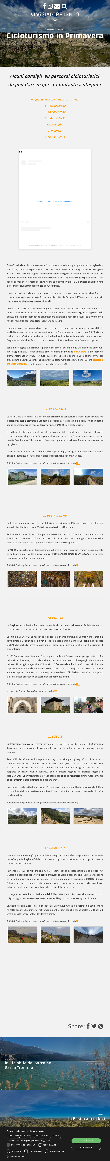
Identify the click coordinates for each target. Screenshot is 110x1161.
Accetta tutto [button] (86, 1141)
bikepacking (80, 351)
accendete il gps (19, 363)
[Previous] (12, 579)
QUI (78, 462)
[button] (38, 1156)
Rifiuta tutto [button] (86, 1147)
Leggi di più (45, 1140)
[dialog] (55, 1144)
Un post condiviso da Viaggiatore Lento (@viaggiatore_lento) (55, 245)
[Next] (98, 378)
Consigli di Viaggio (55, 29)
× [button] (99, 1132)
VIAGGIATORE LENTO (55, 14)
